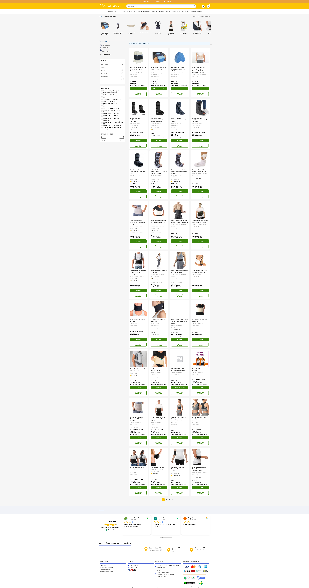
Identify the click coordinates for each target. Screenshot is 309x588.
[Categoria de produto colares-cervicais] (144, 27)
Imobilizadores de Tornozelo (199, 173)
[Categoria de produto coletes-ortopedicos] (158, 28)
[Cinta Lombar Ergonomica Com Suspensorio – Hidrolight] (138, 260)
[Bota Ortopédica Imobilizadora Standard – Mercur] (138, 160)
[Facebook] (129, 570)
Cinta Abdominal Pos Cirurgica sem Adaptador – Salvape (138, 222)
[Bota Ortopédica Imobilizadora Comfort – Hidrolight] (138, 108)
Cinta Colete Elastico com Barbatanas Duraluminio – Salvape (158, 222)
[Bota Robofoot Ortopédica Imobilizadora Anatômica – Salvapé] (179, 160)
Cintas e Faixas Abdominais (199, 74)
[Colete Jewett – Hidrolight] (138, 359)
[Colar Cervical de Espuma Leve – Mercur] (159, 309)
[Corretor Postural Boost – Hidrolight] (179, 407)
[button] (138, 88)
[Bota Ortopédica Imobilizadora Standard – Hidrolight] (200, 108)
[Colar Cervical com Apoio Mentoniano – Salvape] (200, 260)
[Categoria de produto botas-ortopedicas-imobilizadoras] (118, 28)
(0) (137, 76)
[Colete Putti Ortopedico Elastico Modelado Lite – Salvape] (138, 407)
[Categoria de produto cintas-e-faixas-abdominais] (131, 28)
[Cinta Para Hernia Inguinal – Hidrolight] (159, 260)
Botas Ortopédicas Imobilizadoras (135, 124)
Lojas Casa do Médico (145, 1)
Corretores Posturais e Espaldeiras (177, 421)
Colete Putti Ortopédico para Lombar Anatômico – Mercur (159, 418)
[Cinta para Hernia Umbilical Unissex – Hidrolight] (179, 260)
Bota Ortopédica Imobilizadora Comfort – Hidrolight (137, 119)
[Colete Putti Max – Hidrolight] (200, 359)
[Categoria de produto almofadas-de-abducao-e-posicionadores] (105, 28)
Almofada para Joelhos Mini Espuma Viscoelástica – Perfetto (179, 69)
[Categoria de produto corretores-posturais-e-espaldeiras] (171, 28)
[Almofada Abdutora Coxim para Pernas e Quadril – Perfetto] (138, 57)
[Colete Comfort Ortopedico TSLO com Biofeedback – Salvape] (179, 309)
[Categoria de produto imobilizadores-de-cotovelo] (211, 28)
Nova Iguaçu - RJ (200, 548)
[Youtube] (131, 570)
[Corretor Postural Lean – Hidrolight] (200, 407)
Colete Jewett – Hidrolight (137, 369)
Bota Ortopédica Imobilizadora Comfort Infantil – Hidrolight (158, 119)
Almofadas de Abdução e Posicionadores (136, 73)
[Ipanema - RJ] (169, 550)
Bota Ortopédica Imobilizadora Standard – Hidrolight (200, 119)
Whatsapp (158, 1)
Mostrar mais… (105, 130)
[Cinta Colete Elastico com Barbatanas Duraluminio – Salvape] (159, 210)
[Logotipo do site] (110, 6)
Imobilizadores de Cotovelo (158, 469)
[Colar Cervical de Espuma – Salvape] (138, 309)
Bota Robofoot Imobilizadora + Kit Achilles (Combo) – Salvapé (159, 171)
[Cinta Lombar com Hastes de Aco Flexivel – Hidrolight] (179, 210)
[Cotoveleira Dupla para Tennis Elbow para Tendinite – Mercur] (200, 457)
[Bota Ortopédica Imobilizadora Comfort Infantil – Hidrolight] (159, 108)
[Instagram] (134, 570)
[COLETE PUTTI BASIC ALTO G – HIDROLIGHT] (179, 359)
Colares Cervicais (196, 274)
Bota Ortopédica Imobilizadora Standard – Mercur (138, 171)
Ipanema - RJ (176, 548)
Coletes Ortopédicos (176, 325)
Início (100, 16)
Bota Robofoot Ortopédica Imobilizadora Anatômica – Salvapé (179, 171)
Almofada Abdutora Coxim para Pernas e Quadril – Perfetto (138, 69)
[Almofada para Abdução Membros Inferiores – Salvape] (159, 57)
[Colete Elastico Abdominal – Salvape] (200, 309)
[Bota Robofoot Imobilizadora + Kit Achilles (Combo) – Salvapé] (159, 160)
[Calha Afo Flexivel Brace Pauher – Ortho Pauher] (200, 160)
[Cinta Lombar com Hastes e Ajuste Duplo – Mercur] (200, 210)
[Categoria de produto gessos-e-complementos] (184, 28)
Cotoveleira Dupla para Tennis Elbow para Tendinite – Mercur (199, 468)
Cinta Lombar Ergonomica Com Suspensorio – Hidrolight (138, 272)
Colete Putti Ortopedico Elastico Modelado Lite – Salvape (137, 418)
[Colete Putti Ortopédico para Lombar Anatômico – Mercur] (159, 407)
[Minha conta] (203, 6)
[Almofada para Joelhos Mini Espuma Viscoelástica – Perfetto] (179, 57)
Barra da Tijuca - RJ (155, 548)
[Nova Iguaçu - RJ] (191, 550)
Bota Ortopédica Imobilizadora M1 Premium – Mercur (179, 119)
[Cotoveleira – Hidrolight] (159, 457)
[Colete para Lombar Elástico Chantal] (159, 359)
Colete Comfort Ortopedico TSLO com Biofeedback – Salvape (179, 321)
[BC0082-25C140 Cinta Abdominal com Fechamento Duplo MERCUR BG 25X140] (200, 57)
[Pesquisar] (194, 6)
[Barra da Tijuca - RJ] (146, 549)
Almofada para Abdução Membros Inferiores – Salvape (158, 69)
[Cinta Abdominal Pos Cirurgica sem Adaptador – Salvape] (138, 210)
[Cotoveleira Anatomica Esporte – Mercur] (179, 457)
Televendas (168, 1)
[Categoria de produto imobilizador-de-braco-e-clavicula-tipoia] (197, 28)
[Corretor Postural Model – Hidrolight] (138, 457)
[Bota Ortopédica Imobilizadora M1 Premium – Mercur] (179, 108)
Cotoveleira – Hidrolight (158, 467)
